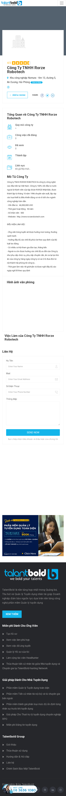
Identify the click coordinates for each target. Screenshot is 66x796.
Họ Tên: (9, 360)
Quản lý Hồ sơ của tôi (17, 651)
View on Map (36, 82)
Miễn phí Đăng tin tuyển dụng (21, 724)
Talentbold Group (13, 736)
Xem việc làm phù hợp (18, 639)
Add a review (18, 95)
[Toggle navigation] (61, 3)
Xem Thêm (12, 614)
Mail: (8, 373)
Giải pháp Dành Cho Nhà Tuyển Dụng (25, 679)
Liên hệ (10, 762)
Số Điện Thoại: (13, 386)
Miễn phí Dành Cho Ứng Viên (20, 625)
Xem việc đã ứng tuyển (18, 645)
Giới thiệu (11, 744)
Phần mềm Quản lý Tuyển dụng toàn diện (27, 687)
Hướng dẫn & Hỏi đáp (17, 756)
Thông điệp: (11, 399)
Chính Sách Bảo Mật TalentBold (23, 768)
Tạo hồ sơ (11, 633)
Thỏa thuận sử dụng (16, 750)
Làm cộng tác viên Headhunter (22, 657)
